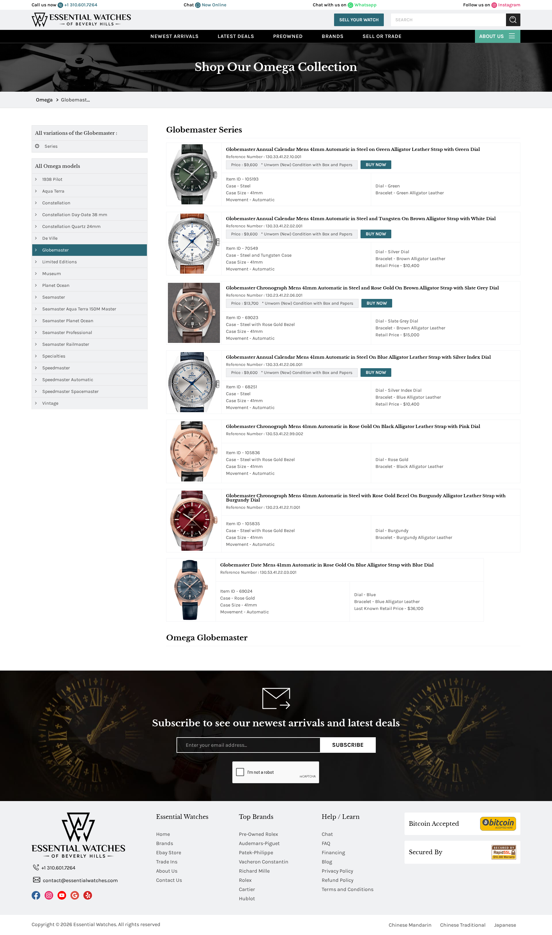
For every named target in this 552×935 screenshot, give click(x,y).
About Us (492, 36)
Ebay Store (168, 852)
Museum (51, 273)
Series (50, 146)
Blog (327, 862)
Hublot (247, 898)
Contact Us (169, 880)
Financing (333, 852)
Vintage (49, 403)
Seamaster (53, 297)
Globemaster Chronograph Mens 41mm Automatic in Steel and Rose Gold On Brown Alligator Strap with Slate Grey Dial (362, 288)
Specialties (53, 356)
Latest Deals (236, 36)
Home (163, 834)
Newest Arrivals (174, 36)
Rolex (245, 880)
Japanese (505, 925)
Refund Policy (337, 880)
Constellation (55, 203)
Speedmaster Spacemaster (70, 391)
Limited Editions (59, 261)
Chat (327, 834)
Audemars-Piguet (259, 843)
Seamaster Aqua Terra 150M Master (78, 309)
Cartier (247, 889)
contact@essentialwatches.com (80, 880)
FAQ (326, 843)
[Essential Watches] (81, 19)
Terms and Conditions (347, 889)
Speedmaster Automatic (67, 379)
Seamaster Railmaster (65, 344)
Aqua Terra (52, 191)
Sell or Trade (382, 36)
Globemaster (55, 250)
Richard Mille (254, 871)
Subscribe (348, 745)
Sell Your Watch (359, 19)
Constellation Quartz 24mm (71, 226)
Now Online (213, 4)
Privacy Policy (337, 871)
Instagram (508, 4)
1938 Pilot (51, 179)
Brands (333, 36)
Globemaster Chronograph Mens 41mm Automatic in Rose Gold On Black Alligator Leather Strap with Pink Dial (353, 426)
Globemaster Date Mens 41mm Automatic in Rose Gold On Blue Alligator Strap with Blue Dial (327, 565)
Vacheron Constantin (263, 862)
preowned (288, 36)
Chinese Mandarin (410, 925)
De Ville (49, 238)
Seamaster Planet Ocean (67, 320)
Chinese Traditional (463, 925)
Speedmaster (55, 367)
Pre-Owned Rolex (258, 834)
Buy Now (376, 164)
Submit (513, 20)
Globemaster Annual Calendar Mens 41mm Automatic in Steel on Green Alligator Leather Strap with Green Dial (353, 149)
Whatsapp (365, 4)
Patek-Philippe (256, 852)
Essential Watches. (95, 924)
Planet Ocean (55, 285)
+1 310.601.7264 (80, 4)
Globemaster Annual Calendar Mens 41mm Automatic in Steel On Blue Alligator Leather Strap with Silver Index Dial (358, 357)
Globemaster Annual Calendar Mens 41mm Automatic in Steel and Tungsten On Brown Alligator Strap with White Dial (361, 218)
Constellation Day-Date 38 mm (74, 214)
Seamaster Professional (66, 332)
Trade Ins (166, 862)
